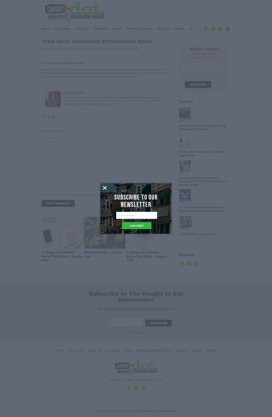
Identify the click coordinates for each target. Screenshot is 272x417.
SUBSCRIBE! (136, 225)
